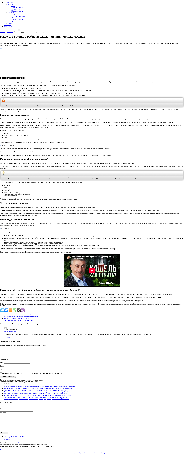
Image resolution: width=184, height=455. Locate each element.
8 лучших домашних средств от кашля (16, 318)
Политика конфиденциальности (14, 436)
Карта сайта (8, 438)
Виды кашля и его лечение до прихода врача (18, 320)
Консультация (8, 26)
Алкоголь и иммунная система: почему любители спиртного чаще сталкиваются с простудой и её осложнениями (41, 392)
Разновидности (9, 2)
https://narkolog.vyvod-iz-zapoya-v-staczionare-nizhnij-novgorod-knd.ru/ (92, 453)
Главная (2, 32)
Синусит (10, 21)
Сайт (1, 369)
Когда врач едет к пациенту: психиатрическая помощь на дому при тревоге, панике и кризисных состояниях (39, 387)
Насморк (10, 4)
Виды (13, 6)
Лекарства (7, 25)
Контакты (7, 440)
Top (1, 450)
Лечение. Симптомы (18, 7)
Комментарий (5, 359)
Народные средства (18, 11)
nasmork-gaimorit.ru (14, 443)
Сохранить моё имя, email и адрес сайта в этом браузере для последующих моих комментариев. (33, 373)
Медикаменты (16, 9)
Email (2, 366)
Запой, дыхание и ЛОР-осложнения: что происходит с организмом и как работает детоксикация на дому (38, 388)
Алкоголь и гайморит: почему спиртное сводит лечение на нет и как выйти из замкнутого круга (35, 393)
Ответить (7, 337)
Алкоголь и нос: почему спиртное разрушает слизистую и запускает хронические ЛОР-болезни (35, 390)
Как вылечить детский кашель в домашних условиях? (21, 316)
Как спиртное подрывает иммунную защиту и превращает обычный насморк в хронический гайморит (37, 395)
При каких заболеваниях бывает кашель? (17, 315)
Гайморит (11, 13)
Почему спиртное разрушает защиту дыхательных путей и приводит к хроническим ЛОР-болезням (36, 399)
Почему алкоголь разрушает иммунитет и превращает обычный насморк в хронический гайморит (36, 397)
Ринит (10, 23)
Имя (2, 362)
